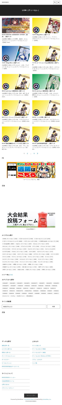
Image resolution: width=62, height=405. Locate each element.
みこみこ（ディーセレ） (11, 246)
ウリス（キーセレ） (19, 249)
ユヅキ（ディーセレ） (10, 261)
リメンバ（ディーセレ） (29, 261)
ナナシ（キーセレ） (19, 256)
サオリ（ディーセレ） (20, 251)
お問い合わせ (5, 384)
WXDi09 (19, 288)
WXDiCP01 (20, 290)
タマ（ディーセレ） (25, 254)
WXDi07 (5, 288)
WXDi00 (21, 285)
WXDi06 (55, 285)
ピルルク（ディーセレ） (29, 259)
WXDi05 (48, 285)
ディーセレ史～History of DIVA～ (42, 356)
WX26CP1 (6, 285)
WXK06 (25, 293)
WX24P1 (5, 283)
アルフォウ (26, 246)
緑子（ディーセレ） (46, 267)
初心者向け (30, 296)
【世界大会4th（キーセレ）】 (49, 241)
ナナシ (6, 256)
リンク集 (34, 363)
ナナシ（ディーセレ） (36, 256)
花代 (21, 269)
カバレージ (6, 296)
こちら (11, 274)
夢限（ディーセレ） (35, 264)
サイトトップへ (31, 395)
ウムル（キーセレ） (48, 246)
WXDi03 (34, 285)
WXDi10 (26, 288)
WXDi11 (33, 288)
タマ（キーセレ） (9, 254)
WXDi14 (53, 288)
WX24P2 (13, 283)
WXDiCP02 (28, 290)
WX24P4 (27, 283)
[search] (54, 2)
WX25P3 (56, 283)
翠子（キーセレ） (9, 269)
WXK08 (37, 293)
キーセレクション (7, 363)
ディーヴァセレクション (8, 356)
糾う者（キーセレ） (30, 267)
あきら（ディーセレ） (24, 243)
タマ (33, 251)
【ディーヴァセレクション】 (12, 241)
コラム (13, 296)
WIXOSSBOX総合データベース (10, 366)
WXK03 (5, 293)
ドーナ (55, 254)
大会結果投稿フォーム (8, 381)
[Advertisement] (14, 198)
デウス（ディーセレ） (42, 254)
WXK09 (44, 293)
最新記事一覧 (5, 345)
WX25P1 (42, 283)
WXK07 (31, 293)
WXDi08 (12, 288)
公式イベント (21, 296)
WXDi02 (27, 285)
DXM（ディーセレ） (10, 238)
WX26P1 (13, 285)
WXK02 (56, 290)
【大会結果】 (8, 243)
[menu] (58, 2)
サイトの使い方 (36, 345)
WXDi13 (46, 288)
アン (36, 246)
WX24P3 (20, 283)
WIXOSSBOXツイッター (9, 377)
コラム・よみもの (37, 359)
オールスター (5, 359)
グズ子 (6, 251)
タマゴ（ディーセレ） (45, 251)
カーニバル (50, 249)
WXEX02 (43, 290)
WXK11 (57, 293)
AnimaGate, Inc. (47, 399)
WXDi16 (12, 290)
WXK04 (12, 293)
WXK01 (50, 290)
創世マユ (7, 264)
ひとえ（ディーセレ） (41, 243)
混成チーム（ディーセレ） (11, 267)
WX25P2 (49, 283)
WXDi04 (41, 285)
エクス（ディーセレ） (36, 249)
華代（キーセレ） (49, 269)
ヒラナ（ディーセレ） (10, 259)
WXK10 (50, 293)
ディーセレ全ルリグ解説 (39, 349)
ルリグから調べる (7, 349)
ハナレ (49, 256)
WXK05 (18, 293)
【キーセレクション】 (42, 238)
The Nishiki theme (29, 399)
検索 (53, 306)
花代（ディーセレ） (33, 269)
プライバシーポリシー (8, 388)
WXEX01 (36, 290)
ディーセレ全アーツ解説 (39, 352)
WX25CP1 (34, 283)
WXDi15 (5, 290)
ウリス (6, 249)
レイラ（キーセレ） (46, 261)
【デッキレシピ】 (31, 241)
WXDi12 (40, 288)
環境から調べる (6, 352)
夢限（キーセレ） (20, 264)
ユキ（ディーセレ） (46, 259)
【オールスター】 (26, 238)
